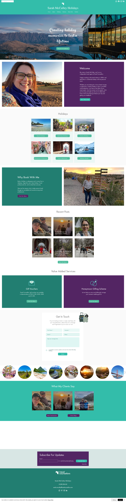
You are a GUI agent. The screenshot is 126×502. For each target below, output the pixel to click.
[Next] (118, 37)
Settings (114, 500)
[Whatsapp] (116, 1)
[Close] (124, 500)
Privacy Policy (50, 500)
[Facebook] (119, 1)
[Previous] (7, 37)
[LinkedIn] (124, 1)
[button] (53, 12)
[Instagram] (121, 1)
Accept (120, 500)
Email (41, 458)
